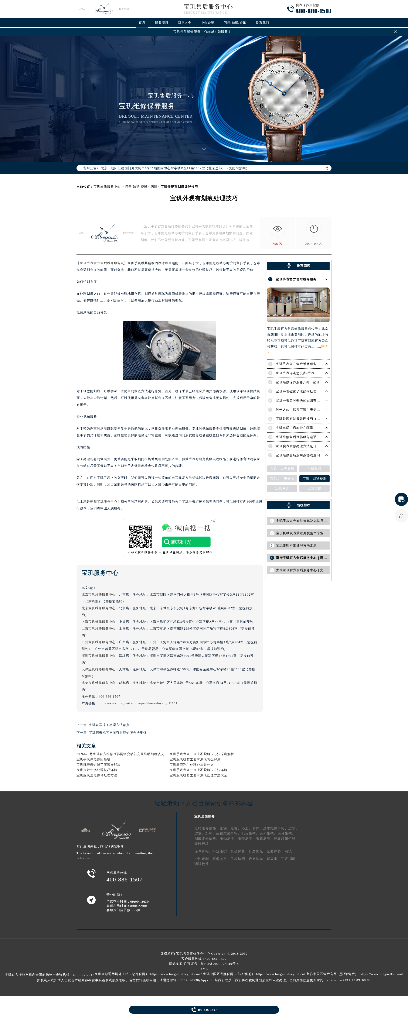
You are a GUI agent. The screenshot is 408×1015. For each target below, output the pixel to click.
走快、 (225, 828)
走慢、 (236, 828)
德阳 (154, 186)
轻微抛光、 (258, 859)
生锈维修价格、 (228, 833)
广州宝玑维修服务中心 (99, 642)
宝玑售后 (314, 469)
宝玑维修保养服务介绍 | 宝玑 (298, 382)
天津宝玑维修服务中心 (99, 669)
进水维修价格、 (275, 828)
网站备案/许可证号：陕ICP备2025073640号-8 (204, 964)
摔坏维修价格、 (286, 838)
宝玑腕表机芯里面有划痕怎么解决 (195, 759)
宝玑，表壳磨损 (282, 469)
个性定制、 (203, 859)
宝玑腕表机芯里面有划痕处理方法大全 (198, 775)
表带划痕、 (247, 838)
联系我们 (262, 22)
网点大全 (184, 22)
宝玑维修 (314, 488)
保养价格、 (203, 851)
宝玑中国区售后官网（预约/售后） (332, 974)
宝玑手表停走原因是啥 (93, 759)
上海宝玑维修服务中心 (99, 621)
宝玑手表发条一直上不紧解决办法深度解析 (202, 754)
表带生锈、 (287, 833)
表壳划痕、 (229, 838)
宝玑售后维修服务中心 (193, 953)
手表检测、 (240, 859)
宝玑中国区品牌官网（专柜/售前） (229, 974)
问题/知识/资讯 (235, 22)
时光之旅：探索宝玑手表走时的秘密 (303, 409)
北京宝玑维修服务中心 (99, 594)
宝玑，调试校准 (314, 478)
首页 (142, 22)
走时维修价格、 (207, 828)
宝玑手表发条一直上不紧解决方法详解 (198, 770)
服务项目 (162, 22)
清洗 (288, 851)
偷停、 (257, 828)
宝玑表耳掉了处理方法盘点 (109, 725)
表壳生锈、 (268, 833)
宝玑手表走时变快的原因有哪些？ (301, 400)
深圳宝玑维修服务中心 (99, 655)
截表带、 (274, 859)
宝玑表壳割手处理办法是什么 (192, 764)
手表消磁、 (290, 859)
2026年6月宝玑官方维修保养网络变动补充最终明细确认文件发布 (125, 754)
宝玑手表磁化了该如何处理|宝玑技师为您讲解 (310, 391)
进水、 (293, 828)
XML (204, 969)
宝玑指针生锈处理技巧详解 (96, 770)
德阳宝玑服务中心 (103, 501)
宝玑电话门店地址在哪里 (294, 428)
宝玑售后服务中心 (208, 6)
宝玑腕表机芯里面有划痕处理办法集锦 (118, 732)
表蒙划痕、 (265, 838)
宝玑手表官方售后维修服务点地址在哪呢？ (308, 279)
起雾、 (210, 833)
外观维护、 (221, 851)
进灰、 (199, 833)
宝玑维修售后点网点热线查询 (298, 455)
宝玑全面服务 (204, 816)
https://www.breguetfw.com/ (381, 974)
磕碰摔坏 (201, 843)
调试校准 (201, 864)
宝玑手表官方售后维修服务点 (102, 263)
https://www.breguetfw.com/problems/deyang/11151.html (142, 703)
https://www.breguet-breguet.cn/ (280, 974)
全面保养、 (276, 851)
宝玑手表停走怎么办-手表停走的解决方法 (307, 373)
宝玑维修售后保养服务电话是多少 (301, 437)
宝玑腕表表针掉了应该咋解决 (98, 764)
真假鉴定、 (221, 859)
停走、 (246, 828)
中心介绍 (207, 22)
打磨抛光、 (258, 851)
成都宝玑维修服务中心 (99, 683)
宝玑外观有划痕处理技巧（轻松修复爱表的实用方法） (316, 418)
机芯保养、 (240, 851)
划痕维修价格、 (207, 838)
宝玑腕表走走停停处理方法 (96, 775)
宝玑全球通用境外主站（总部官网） (122, 974)
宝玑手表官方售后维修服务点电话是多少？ (308, 364)
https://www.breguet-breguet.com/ (176, 974)
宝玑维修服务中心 (107, 186)
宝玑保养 (282, 488)
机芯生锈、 (250, 833)
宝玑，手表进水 (282, 478)
